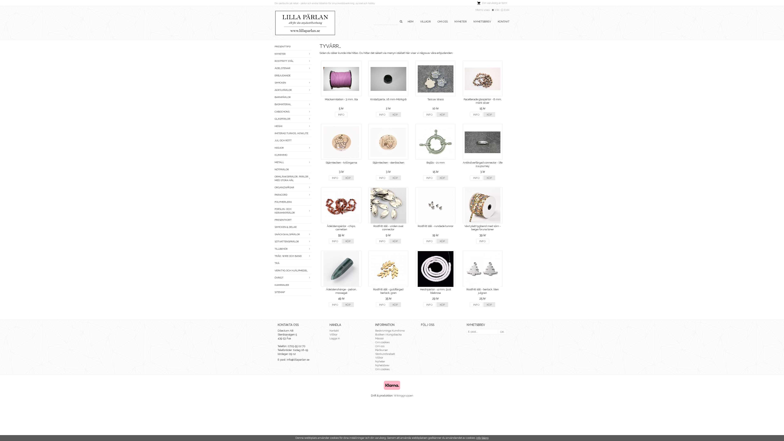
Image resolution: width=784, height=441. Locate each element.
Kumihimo (281, 155)
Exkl (506, 9)
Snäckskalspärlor (287, 234)
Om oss (443, 21)
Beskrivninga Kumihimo (390, 330)
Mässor (379, 338)
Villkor (425, 21)
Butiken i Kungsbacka (388, 334)
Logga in (335, 338)
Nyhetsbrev (482, 21)
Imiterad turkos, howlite (291, 133)
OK (502, 331)
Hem (410, 21)
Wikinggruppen (403, 395)
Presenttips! (283, 46)
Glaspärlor (282, 118)
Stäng (485, 437)
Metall (279, 162)
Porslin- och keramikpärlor (285, 211)
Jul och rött (283, 140)
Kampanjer (282, 285)
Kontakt (503, 21)
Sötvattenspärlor (287, 241)
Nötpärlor (282, 169)
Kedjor (279, 147)
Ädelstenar (282, 68)
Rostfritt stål (284, 61)
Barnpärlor (283, 97)
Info (341, 114)
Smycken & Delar (286, 227)
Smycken (280, 82)
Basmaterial (283, 104)
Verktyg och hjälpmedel (291, 270)
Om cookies (382, 342)
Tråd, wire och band (288, 256)
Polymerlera (283, 201)
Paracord (281, 194)
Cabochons (282, 111)
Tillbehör (281, 248)
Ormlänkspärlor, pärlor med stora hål (291, 178)
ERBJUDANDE (283, 75)
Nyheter (460, 21)
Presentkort (283, 219)
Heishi (278, 126)
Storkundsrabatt (385, 353)
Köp (395, 114)
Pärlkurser (381, 350)
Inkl (497, 9)
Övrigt (279, 277)
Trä (277, 263)
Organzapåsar (284, 187)
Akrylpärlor (283, 90)
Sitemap (280, 292)
